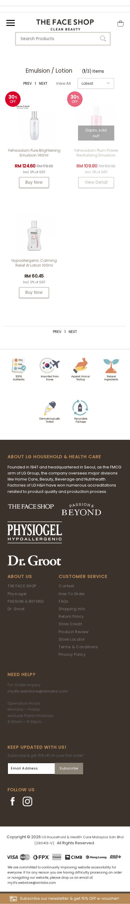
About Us (20, 576)
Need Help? (21, 674)
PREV (27, 83)
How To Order (72, 593)
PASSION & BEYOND (26, 601)
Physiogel (17, 593)
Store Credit (70, 623)
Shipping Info (72, 608)
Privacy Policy (72, 654)
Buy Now (34, 182)
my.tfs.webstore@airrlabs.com (38, 691)
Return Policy (71, 616)
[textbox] (63, 39)
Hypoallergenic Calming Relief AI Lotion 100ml (34, 263)
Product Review (74, 631)
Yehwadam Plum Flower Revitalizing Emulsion (96, 153)
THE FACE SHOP (22, 585)
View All (63, 83)
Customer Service (83, 576)
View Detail (96, 182)
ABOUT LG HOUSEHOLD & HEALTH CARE (54, 457)
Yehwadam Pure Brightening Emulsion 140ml (34, 153)
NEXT (43, 83)
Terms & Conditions (78, 646)
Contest (66, 585)
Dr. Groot (16, 608)
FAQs (63, 601)
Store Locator (72, 639)
